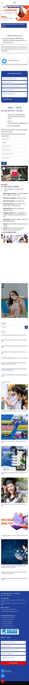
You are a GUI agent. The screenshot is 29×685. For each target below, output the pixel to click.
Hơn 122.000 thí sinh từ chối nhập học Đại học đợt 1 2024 (13, 335)
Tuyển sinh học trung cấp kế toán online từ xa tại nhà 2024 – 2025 (14, 340)
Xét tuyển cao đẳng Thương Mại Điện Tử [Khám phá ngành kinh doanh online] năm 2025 (14, 369)
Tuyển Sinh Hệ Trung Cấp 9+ (8, 617)
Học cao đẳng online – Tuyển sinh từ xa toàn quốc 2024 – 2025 (13, 352)
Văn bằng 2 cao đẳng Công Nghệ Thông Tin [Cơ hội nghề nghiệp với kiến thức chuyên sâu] (13, 363)
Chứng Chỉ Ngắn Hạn (7, 623)
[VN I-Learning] (14, 2)
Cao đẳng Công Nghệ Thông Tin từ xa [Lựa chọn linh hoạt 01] (14, 358)
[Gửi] (26, 327)
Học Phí (4, 626)
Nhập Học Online (10, 626)
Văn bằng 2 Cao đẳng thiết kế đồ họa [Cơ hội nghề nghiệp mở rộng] (14, 375)
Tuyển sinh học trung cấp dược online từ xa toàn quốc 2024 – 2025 (14, 346)
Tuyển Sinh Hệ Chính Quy (8, 619)
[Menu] (2, 3)
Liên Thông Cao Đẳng (7, 621)
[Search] (26, 2)
